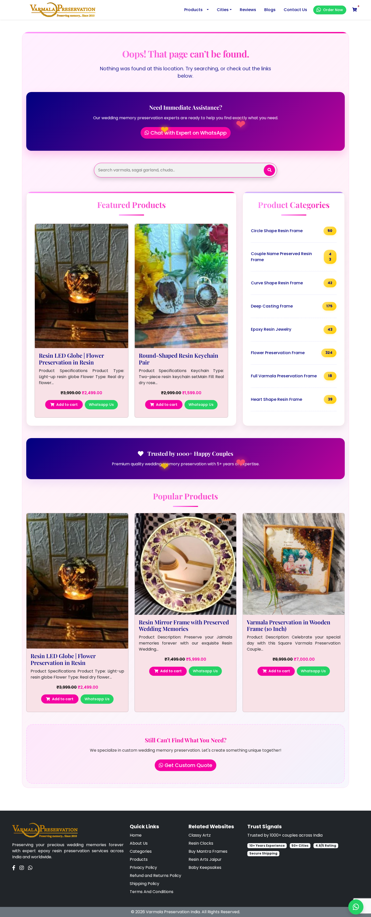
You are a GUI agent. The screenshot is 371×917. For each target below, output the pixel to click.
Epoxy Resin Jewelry (291, 329)
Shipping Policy (144, 884)
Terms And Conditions (151, 892)
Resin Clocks (201, 843)
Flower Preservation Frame (291, 353)
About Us (139, 843)
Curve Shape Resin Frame (291, 283)
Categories (141, 851)
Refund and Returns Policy (155, 875)
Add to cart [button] (67, 404)
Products (193, 10)
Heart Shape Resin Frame (291, 399)
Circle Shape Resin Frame (291, 231)
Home (136, 835)
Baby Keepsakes (205, 867)
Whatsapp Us (101, 404)
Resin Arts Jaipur (205, 859)
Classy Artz (200, 835)
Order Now (333, 9)
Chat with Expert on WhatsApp (188, 132)
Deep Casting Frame (291, 306)
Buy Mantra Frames (208, 851)
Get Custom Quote (187, 765)
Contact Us (295, 10)
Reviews (248, 10)
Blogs (270, 10)
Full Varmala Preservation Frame (291, 376)
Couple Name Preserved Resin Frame (291, 257)
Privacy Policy (143, 867)
